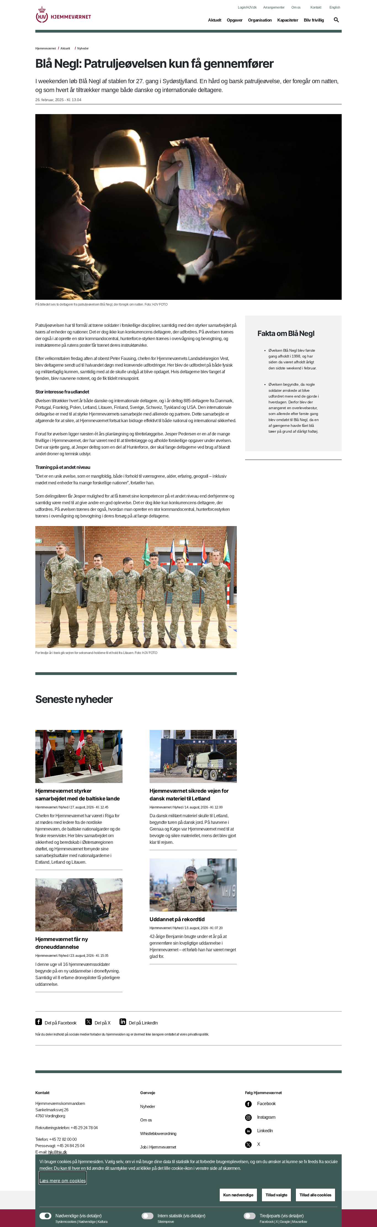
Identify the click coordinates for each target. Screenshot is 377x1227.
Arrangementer (274, 7)
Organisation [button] (260, 19)
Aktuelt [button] (214, 19)
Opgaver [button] (235, 19)
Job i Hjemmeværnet (158, 1147)
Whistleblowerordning (158, 1133)
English (335, 7)
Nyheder (83, 48)
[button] (336, 22)
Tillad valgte (276, 1194)
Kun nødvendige (238, 1194)
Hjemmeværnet (45, 48)
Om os (296, 7)
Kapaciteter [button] (287, 19)
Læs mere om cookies (62, 1180)
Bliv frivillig (314, 20)
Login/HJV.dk (247, 7)
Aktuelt (65, 48)
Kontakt (315, 7)
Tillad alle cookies (315, 1194)
